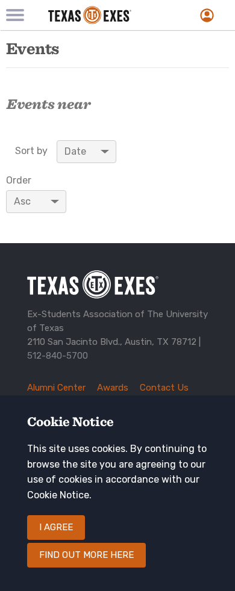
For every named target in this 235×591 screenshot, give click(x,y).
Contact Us (164, 387)
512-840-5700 (57, 355)
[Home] (104, 15)
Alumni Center (56, 387)
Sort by (31, 151)
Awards (112, 387)
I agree (56, 527)
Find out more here (86, 554)
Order (18, 180)
